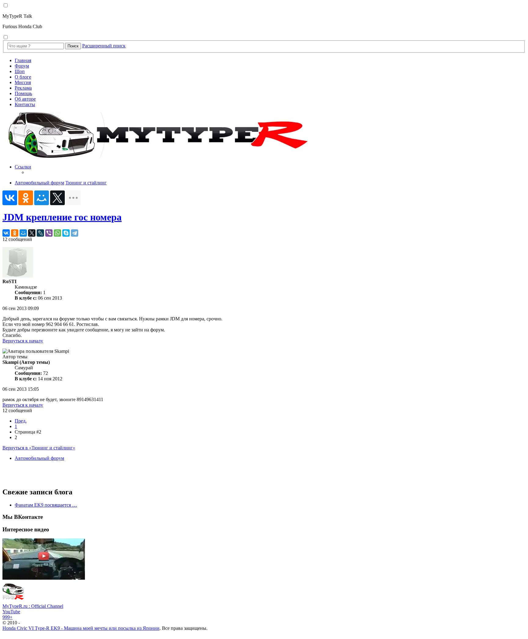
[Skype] (66, 233)
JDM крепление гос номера (62, 217)
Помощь (23, 93)
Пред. (21, 420)
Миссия (23, 82)
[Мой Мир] (41, 197)
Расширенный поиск (104, 45)
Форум (22, 65)
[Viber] (49, 233)
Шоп (20, 71)
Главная (23, 60)
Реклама (23, 87)
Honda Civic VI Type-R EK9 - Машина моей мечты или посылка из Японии (81, 628)
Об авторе (25, 99)
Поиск (73, 46)
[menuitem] (270, 169)
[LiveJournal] (40, 233)
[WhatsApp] (57, 233)
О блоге (23, 76)
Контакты (25, 104)
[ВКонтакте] (9, 197)
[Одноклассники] (25, 197)
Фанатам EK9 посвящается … (46, 505)
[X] (57, 197)
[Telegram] (74, 233)
